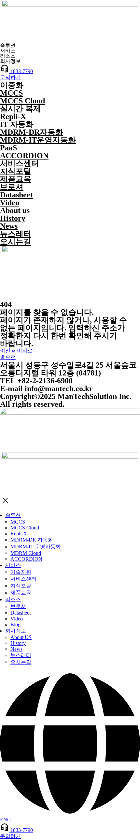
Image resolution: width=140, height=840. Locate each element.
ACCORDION (24, 155)
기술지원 (20, 572)
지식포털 (15, 171)
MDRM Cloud (25, 553)
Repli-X (13, 116)
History (12, 218)
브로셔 (11, 187)
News (9, 226)
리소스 (13, 599)
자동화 (31, 132)
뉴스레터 (15, 234)
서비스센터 (19, 163)
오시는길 (15, 241)
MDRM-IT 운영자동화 (35, 546)
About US (21, 637)
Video (9, 202)
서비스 (13, 565)
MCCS (11, 93)
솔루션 (13, 515)
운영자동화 (38, 140)
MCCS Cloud (22, 101)
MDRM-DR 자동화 (31, 539)
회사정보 (15, 631)
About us (15, 210)
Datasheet (16, 195)
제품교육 (15, 179)
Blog (15, 624)
